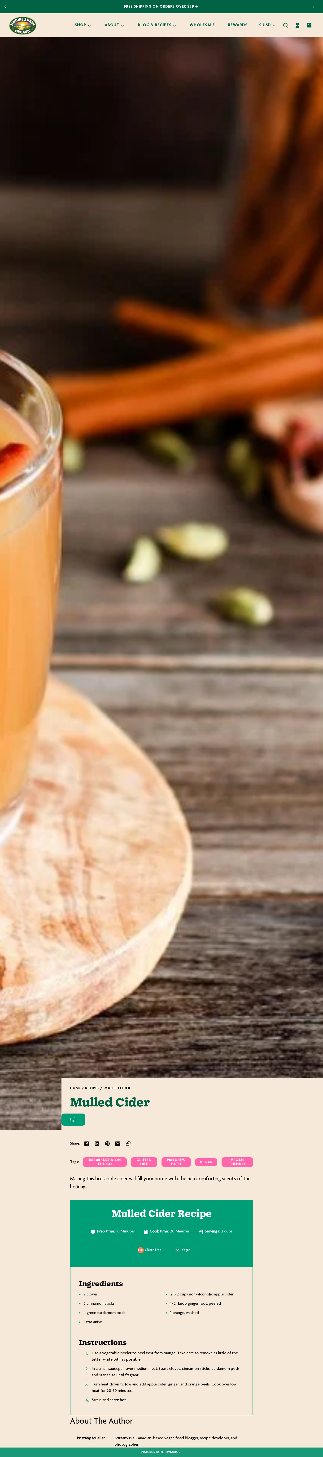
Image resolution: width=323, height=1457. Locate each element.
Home (75, 1088)
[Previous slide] (5, 6)
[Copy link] (128, 1143)
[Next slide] (313, 6)
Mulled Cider (117, 1088)
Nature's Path (176, 1162)
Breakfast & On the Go (105, 1162)
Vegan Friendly (237, 1162)
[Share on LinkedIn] (97, 1143)
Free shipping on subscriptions (159, 7)
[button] (285, 25)
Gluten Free (144, 1162)
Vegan (206, 1162)
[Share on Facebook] (86, 1143)
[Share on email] (118, 1143)
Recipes (92, 1088)
